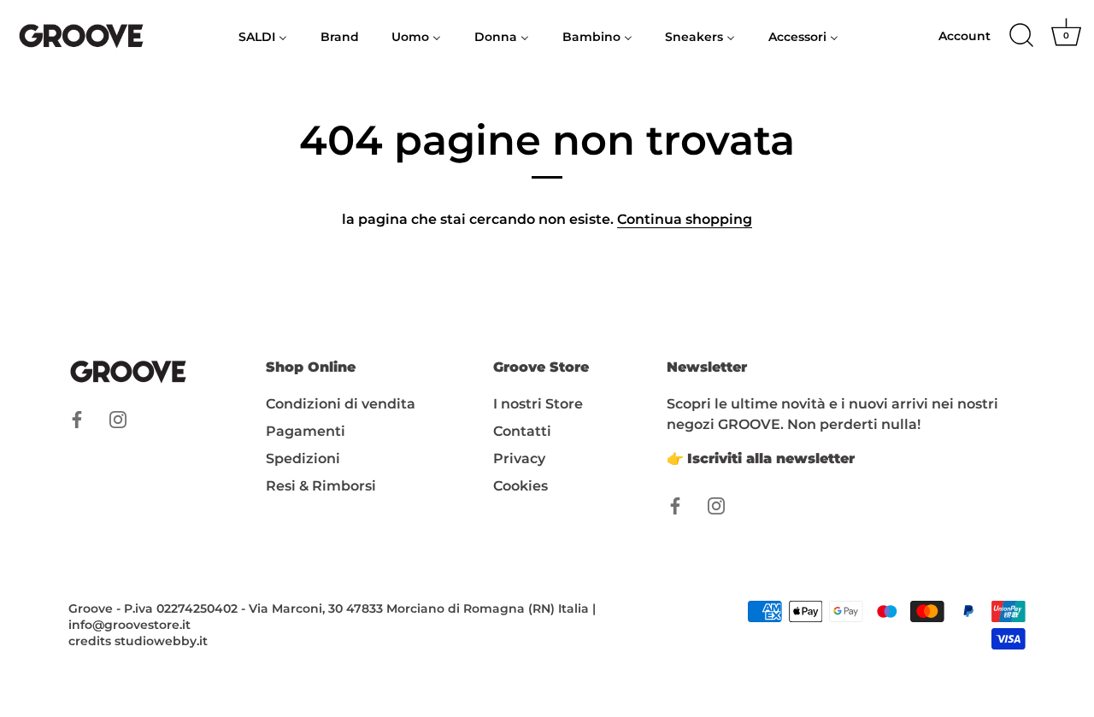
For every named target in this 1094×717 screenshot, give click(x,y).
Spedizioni (303, 458)
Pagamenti (305, 431)
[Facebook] (76, 418)
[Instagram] (117, 418)
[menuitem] (263, 36)
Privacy (519, 458)
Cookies (520, 486)
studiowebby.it (161, 641)
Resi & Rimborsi (321, 486)
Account (964, 36)
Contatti (522, 431)
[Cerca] (1021, 36)
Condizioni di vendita (340, 404)
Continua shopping (684, 219)
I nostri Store (538, 404)
